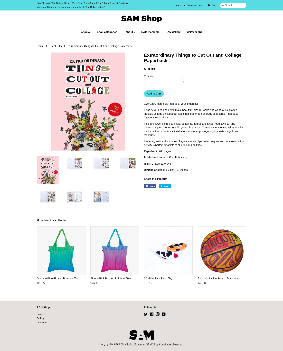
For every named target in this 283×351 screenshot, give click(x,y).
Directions (42, 322)
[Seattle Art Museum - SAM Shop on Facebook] (152, 314)
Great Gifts (55, 46)
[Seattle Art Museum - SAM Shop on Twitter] (146, 314)
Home (40, 46)
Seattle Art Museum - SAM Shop (140, 344)
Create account (195, 5)
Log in (178, 5)
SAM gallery (173, 32)
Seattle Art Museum (171, 344)
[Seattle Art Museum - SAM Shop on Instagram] (158, 314)
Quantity (149, 76)
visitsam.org (194, 32)
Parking (41, 318)
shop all (86, 32)
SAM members (150, 32)
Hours (40, 314)
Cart (214, 5)
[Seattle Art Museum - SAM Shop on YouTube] (164, 314)
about (130, 32)
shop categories (107, 32)
